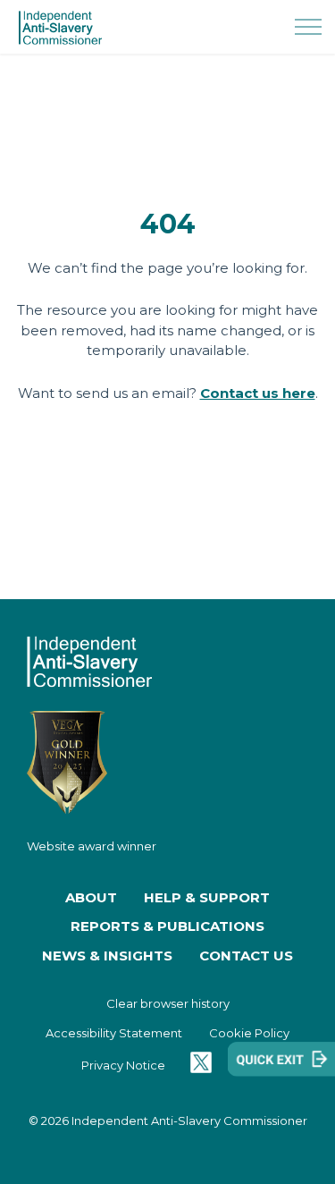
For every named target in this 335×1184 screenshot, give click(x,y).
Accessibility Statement (114, 1033)
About (91, 897)
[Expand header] (308, 27)
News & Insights (107, 955)
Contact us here (257, 393)
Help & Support (207, 897)
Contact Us (246, 955)
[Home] (89, 661)
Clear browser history (168, 1003)
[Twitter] (201, 1065)
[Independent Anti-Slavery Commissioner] (60, 28)
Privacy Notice (123, 1065)
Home (167, 573)
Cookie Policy (249, 1033)
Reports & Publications (167, 926)
